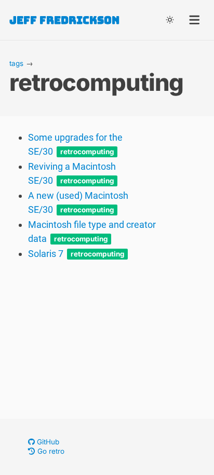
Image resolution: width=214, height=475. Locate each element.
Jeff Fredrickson (64, 20)
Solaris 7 (45, 253)
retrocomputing (87, 152)
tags (16, 63)
